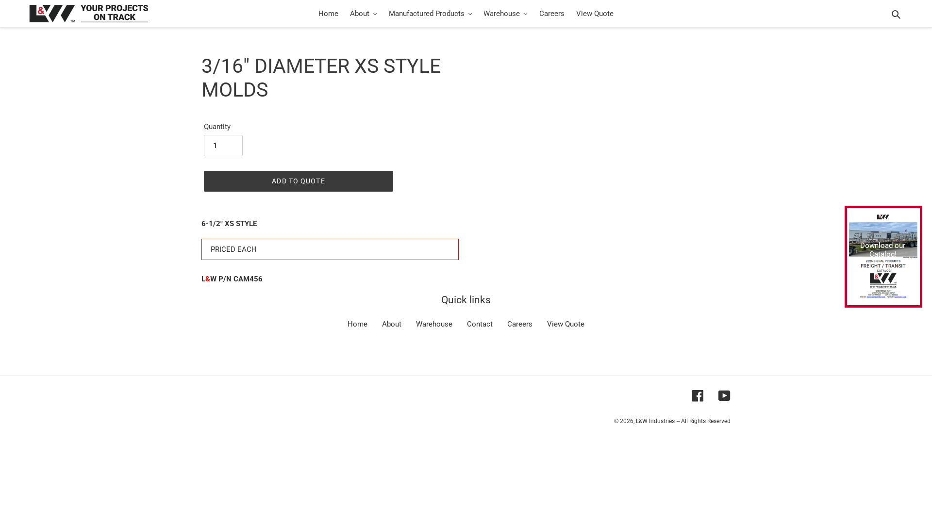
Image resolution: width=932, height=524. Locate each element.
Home (357, 324)
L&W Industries (655, 421)
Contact (480, 324)
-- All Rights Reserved (704, 421)
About (391, 324)
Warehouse (434, 324)
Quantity (217, 126)
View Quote (565, 324)
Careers (520, 324)
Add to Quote (298, 181)
